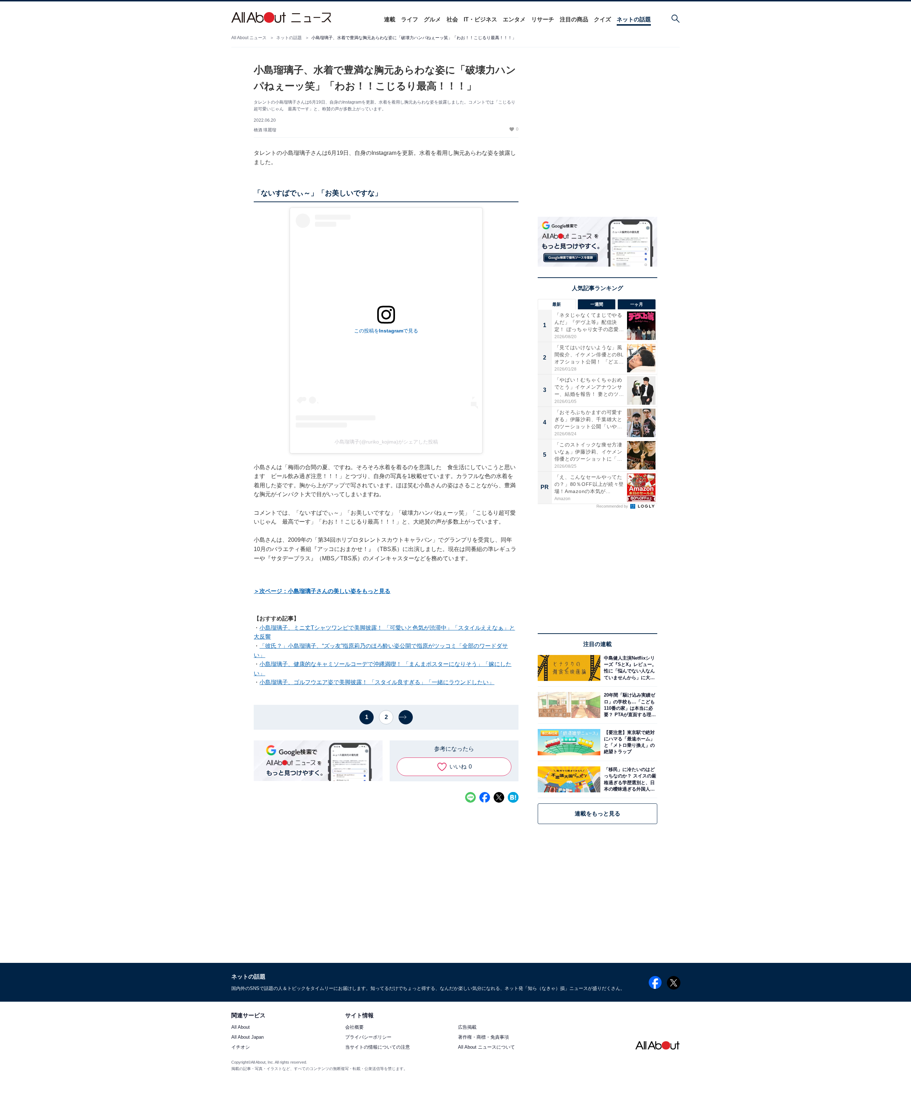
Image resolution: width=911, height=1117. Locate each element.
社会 (452, 19)
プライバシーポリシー (368, 1037)
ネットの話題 (634, 19)
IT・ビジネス (480, 19)
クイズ (602, 19)
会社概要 (354, 1027)
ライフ (409, 19)
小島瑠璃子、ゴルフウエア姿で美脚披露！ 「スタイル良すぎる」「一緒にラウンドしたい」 (376, 682)
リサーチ (542, 19)
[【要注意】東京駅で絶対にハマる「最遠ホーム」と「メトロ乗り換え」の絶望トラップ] (628, 742)
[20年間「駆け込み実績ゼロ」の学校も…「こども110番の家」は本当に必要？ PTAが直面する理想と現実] (628, 705)
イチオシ (240, 1047)
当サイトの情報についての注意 (377, 1047)
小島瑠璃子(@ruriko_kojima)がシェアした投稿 (386, 442)
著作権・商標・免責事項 (483, 1037)
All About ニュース (249, 37)
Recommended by (612, 506)
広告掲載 (467, 1027)
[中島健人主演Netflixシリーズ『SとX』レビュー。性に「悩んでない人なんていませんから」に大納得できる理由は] (628, 668)
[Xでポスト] (499, 797)
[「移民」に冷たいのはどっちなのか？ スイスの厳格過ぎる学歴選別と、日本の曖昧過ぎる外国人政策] (628, 779)
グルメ (432, 19)
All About (240, 1027)
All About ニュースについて (486, 1047)
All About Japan (247, 1037)
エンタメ (514, 19)
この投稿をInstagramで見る (386, 331)
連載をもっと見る (597, 814)
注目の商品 (574, 19)
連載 (389, 19)
